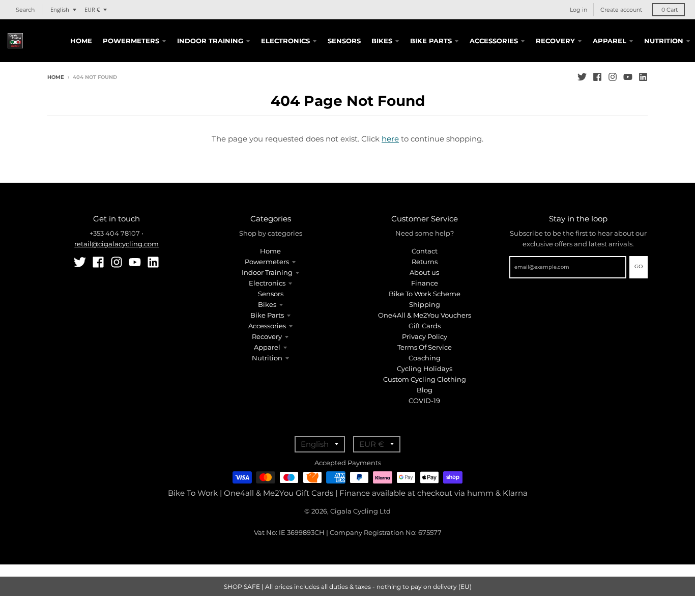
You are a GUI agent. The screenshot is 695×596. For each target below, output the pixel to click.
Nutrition (267, 358)
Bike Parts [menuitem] (431, 41)
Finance (424, 283)
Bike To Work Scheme (424, 294)
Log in (578, 9)
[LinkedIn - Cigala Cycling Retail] (643, 76)
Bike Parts (267, 315)
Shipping (424, 304)
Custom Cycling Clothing (424, 379)
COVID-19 (424, 400)
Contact (425, 251)
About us (424, 272)
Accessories (267, 326)
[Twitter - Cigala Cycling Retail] (582, 76)
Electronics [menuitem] (285, 41)
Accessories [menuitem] (494, 41)
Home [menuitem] (81, 41)
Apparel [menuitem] (609, 41)
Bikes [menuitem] (381, 41)
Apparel (267, 347)
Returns (425, 262)
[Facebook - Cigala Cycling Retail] (597, 76)
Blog (424, 390)
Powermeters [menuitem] (131, 41)
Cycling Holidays (424, 368)
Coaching (425, 358)
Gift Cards (425, 326)
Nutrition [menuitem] (663, 41)
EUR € (92, 9)
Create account (621, 9)
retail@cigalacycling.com (116, 244)
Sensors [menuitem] (344, 41)
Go (638, 266)
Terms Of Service (424, 347)
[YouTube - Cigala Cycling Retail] (627, 76)
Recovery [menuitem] (555, 41)
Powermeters (267, 262)
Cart (669, 9)
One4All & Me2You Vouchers (424, 315)
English (59, 9)
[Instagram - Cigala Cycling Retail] (612, 76)
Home (55, 77)
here (390, 139)
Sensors (270, 294)
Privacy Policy (424, 336)
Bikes (267, 304)
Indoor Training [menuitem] (210, 41)
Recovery (267, 336)
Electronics (267, 283)
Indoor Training (267, 272)
